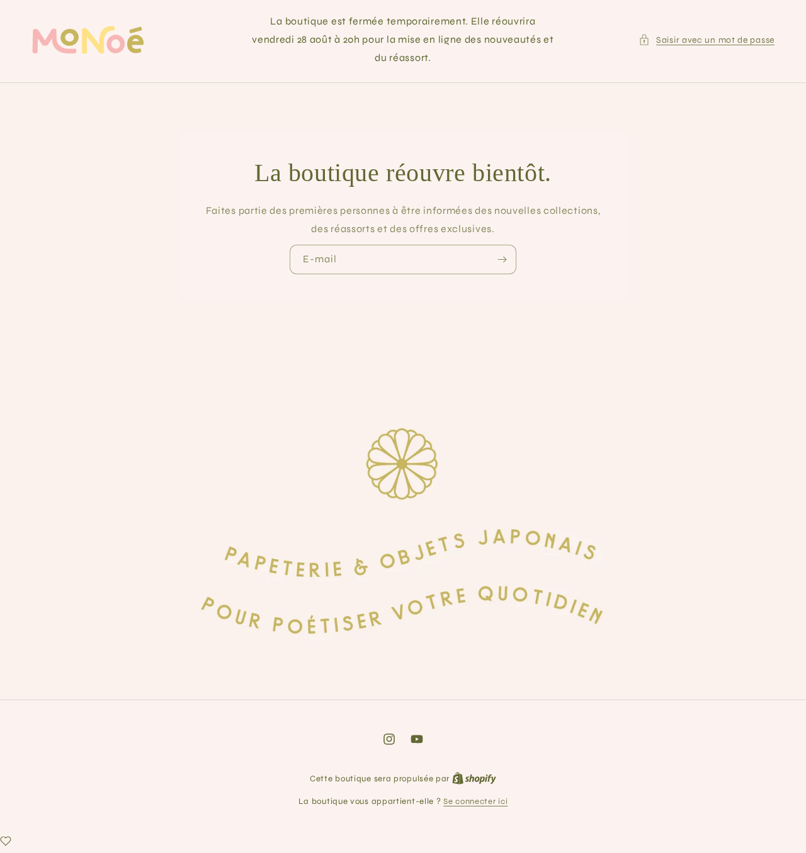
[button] (707, 40)
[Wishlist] (5, 841)
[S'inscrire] (502, 259)
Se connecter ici (475, 801)
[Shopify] (474, 779)
